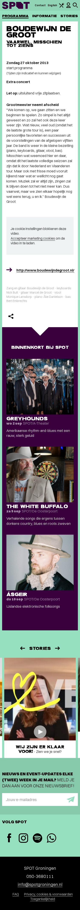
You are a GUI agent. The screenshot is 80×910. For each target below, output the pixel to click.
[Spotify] (37, 838)
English (52, 5)
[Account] (68, 7)
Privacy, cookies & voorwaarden (48, 894)
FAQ (16, 894)
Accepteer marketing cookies (33, 238)
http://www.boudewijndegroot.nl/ (45, 270)
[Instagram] (23, 838)
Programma (15, 16)
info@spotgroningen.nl (40, 884)
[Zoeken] (75, 6)
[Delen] (10, 316)
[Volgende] (58, 648)
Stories (69, 16)
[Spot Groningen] (16, 5)
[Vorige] (22, 648)
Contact (40, 5)
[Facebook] (9, 838)
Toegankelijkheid (42, 899)
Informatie (44, 16)
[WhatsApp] (51, 838)
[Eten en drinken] (61, 6)
